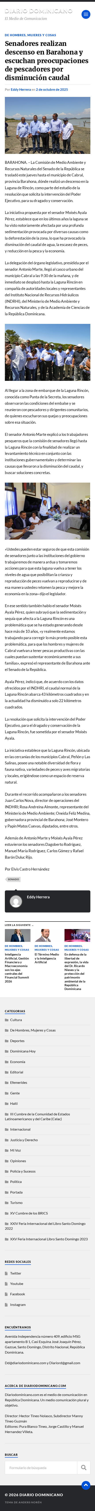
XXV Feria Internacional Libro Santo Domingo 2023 (49, 1239)
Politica (16, 1181)
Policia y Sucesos (23, 1171)
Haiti (14, 1103)
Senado (13, 879)
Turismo (16, 1202)
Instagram (18, 1304)
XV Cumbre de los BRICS (29, 1213)
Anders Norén (30, 1502)
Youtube (16, 1283)
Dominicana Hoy (23, 1051)
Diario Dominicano (39, 10)
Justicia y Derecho (24, 1140)
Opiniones (18, 1161)
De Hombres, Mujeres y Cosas (30, 35)
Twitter (15, 1273)
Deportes (17, 1041)
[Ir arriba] (86, 1485)
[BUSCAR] (83, 1467)
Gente (15, 1093)
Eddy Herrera (21, 89)
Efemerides (18, 1082)
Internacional (20, 1129)
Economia (17, 1062)
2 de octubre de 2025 (52, 89)
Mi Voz (15, 1150)
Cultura (16, 1020)
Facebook (17, 1294)
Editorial (16, 1072)
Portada (16, 1192)
